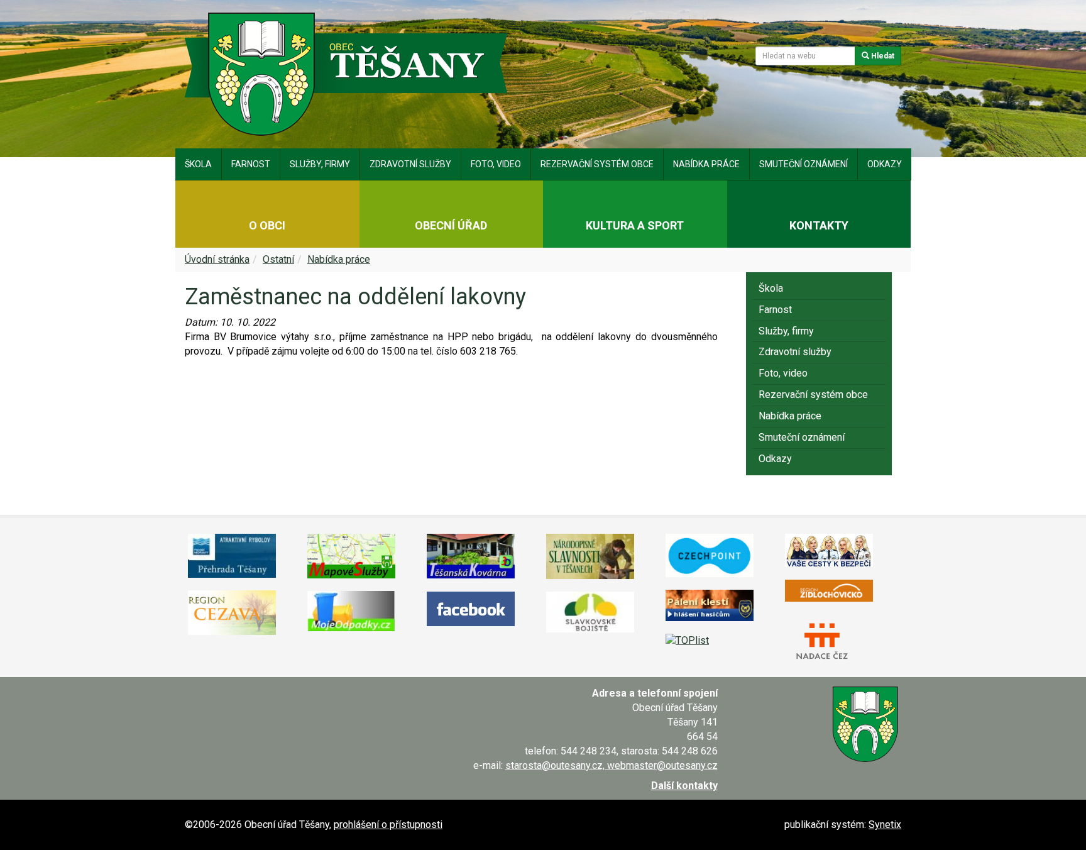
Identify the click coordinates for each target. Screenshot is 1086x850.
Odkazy (884, 164)
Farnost (250, 164)
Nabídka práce (706, 164)
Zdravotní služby (410, 164)
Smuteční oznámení (803, 164)
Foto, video (496, 164)
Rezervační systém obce (597, 164)
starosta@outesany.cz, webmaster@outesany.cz (611, 765)
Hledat (881, 56)
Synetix (885, 825)
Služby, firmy (320, 164)
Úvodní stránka (217, 259)
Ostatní (278, 259)
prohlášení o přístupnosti (388, 825)
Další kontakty (684, 786)
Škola (198, 164)
